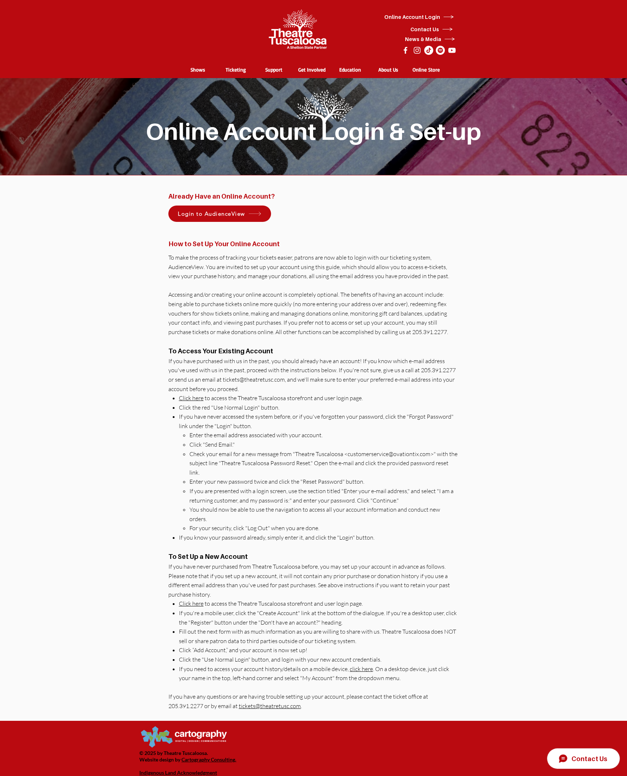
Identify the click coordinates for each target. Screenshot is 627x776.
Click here (191, 398)
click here (361, 669)
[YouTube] (451, 50)
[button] (198, 69)
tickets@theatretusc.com (254, 379)
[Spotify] (440, 50)
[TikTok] (428, 50)
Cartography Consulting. (208, 759)
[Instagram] (417, 50)
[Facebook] (405, 50)
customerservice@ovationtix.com (389, 454)
